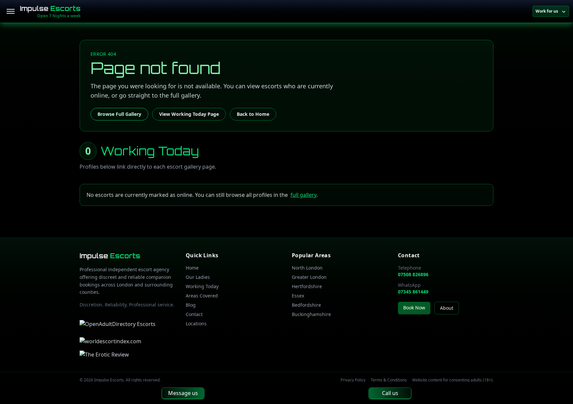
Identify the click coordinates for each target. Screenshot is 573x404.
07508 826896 (413, 274)
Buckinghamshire (311, 314)
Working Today (202, 286)
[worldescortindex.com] (110, 341)
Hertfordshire (307, 286)
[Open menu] (10, 11)
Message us (183, 393)
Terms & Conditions (389, 380)
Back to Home (253, 114)
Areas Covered (202, 295)
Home (192, 268)
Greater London (309, 277)
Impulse (50, 8)
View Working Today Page (189, 114)
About (446, 308)
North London (307, 268)
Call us (390, 393)
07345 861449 (413, 291)
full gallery (303, 195)
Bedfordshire (306, 305)
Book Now (414, 307)
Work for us (547, 11)
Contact (194, 314)
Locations (196, 323)
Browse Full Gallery (119, 114)
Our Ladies (198, 277)
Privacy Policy (353, 380)
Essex (298, 295)
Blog (191, 305)
